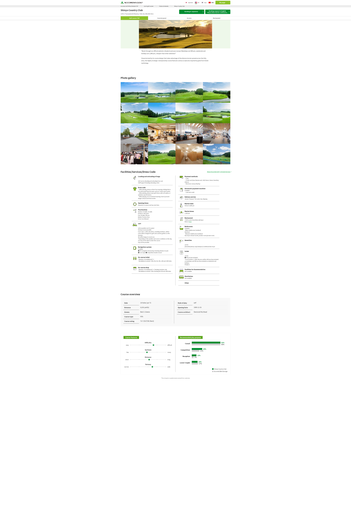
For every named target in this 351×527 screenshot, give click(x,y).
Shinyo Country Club (179, 6)
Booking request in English (217, 11)
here (190, 222)
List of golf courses (148, 6)
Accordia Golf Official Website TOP (129, 6)
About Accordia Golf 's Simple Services (218, 172)
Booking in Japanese (191, 11)
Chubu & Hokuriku (163, 6)
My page (222, 2)
